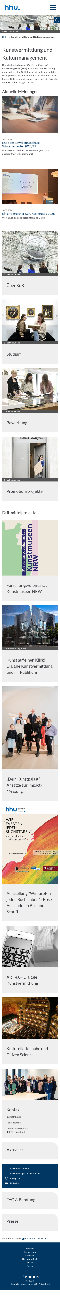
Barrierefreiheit (30, 1259)
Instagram (15, 1178)
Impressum (30, 1252)
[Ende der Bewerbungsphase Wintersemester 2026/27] (30, 114)
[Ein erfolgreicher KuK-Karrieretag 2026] (30, 186)
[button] (57, 20)
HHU (4, 36)
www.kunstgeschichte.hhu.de (24, 1173)
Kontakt (30, 1248)
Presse (30, 1266)
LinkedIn (14, 1183)
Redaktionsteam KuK (36, 1238)
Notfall (30, 1262)
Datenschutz (30, 1255)
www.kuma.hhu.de (19, 1168)
